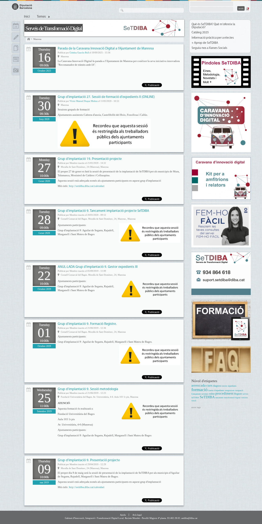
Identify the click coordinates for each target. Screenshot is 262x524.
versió (193, 401)
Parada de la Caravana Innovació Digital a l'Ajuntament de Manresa (106, 48)
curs (209, 385)
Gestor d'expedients (216, 390)
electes (224, 386)
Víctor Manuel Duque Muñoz (84, 101)
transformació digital (232, 398)
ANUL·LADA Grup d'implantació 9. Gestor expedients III (98, 267)
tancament (219, 398)
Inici (27, 16)
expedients (232, 386)
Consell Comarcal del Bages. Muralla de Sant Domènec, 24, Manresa (93, 275)
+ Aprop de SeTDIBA (205, 43)
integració (239, 390)
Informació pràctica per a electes (213, 37)
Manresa (37, 39)
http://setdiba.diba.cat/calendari (86, 185)
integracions (230, 390)
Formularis (15, 59)
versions (244, 398)
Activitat (28, 49)
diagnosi (217, 386)
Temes (41, 16)
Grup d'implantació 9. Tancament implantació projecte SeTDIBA (103, 211)
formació (199, 389)
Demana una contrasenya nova (247, 9)
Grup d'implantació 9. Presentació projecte (89, 460)
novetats (204, 394)
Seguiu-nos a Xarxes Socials (209, 48)
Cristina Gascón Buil (79, 52)
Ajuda (123, 515)
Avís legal (137, 515)
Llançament (196, 394)
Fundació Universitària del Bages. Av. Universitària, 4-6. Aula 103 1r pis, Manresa (99, 397)
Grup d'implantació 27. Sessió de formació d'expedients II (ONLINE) (106, 97)
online (212, 394)
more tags (196, 407)
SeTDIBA (207, 397)
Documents (15, 48)
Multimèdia (15, 70)
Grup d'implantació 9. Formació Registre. (87, 324)
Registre (238, 394)
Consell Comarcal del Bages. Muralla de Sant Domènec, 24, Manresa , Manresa (98, 219)
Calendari (15, 26)
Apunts (15, 37)
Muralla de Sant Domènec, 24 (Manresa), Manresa (84, 167)
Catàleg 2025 (200, 32)
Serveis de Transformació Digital (53, 28)
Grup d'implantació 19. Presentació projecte (90, 159)
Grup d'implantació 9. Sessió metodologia (88, 389)
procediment (224, 393)
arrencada (198, 385)
